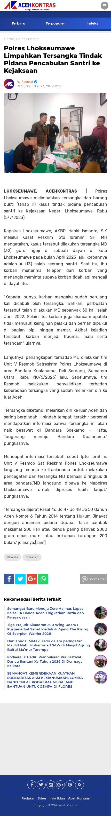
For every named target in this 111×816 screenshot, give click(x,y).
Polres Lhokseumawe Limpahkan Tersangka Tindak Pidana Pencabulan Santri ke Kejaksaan (53, 59)
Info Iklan (57, 798)
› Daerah (32, 39)
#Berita (12, 557)
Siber (42, 798)
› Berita (20, 39)
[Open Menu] (104, 6)
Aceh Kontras (79, 798)
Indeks (92, 23)
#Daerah (32, 557)
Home (9, 39)
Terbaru (18, 23)
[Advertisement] (55, 738)
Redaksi (27, 798)
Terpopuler (55, 23)
